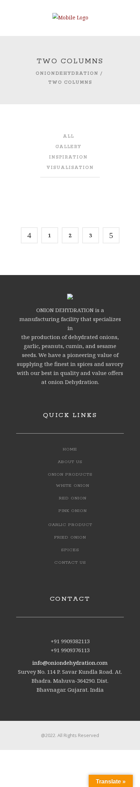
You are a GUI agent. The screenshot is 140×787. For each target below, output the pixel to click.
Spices (70, 550)
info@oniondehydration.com (70, 662)
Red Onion (73, 498)
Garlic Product (70, 524)
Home (70, 449)
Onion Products (70, 474)
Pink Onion (73, 510)
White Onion (72, 485)
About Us (70, 462)
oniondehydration (67, 73)
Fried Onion (70, 537)
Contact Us (70, 562)
